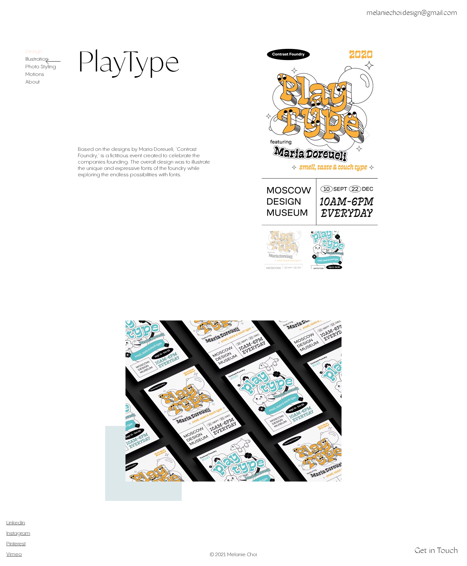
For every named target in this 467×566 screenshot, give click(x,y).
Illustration (36, 59)
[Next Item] (366, 135)
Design (33, 51)
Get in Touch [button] (436, 550)
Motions (34, 74)
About (32, 82)
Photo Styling (40, 67)
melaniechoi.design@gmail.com (412, 13)
